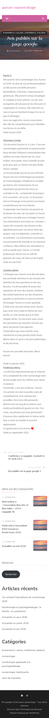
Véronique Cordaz (12, 140)
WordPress (34, 713)
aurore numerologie (19, 7)
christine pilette (10, 270)
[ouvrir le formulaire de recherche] (43, 18)
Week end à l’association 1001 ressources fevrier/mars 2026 (14, 529)
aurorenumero (15, 51)
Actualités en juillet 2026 (15, 623)
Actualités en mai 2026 (14, 546)
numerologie (8, 656)
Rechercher (7, 562)
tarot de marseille (11, 678)
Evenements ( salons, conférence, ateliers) (24, 33)
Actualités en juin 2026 (14, 629)
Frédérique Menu (11, 367)
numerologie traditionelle (15, 672)
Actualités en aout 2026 (14, 617)
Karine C (7, 75)
